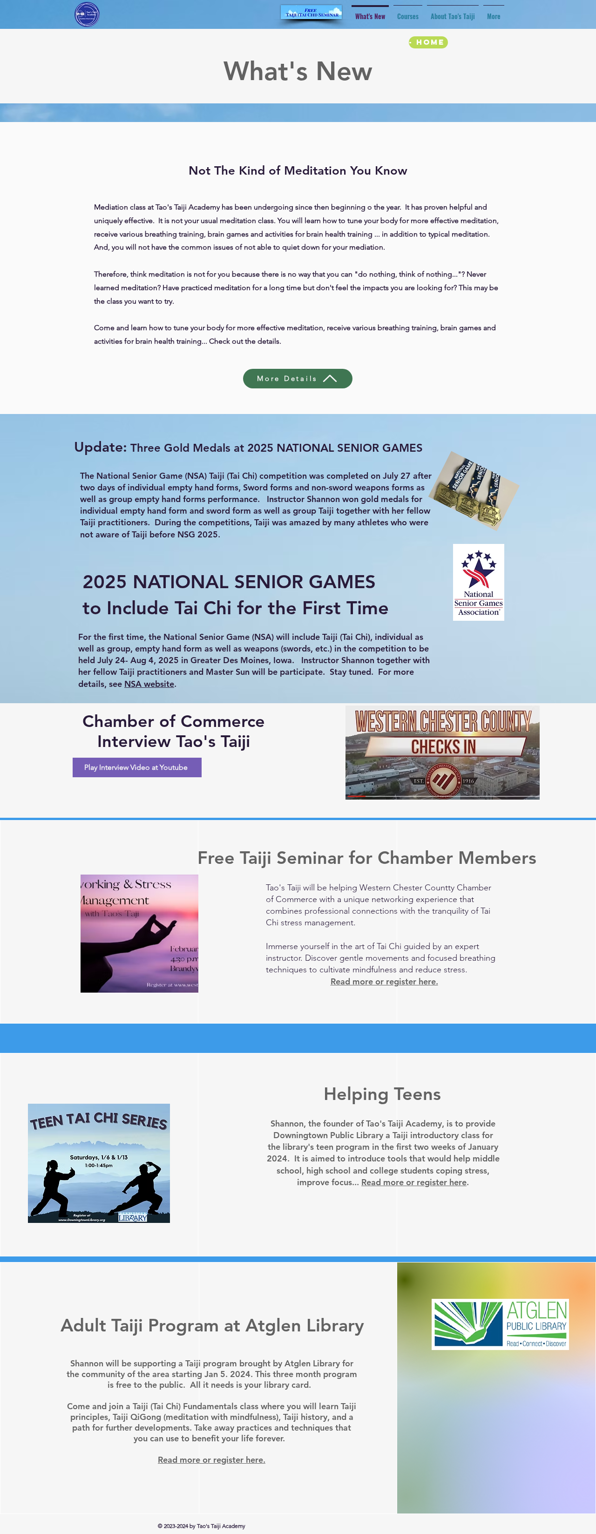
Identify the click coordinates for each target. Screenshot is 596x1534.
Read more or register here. (384, 981)
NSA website (149, 684)
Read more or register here (414, 1182)
